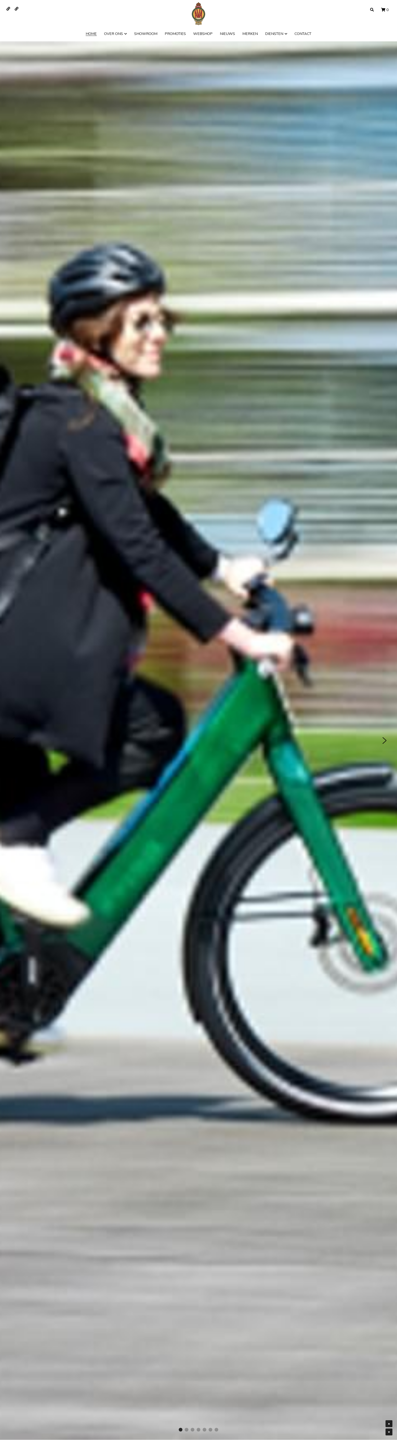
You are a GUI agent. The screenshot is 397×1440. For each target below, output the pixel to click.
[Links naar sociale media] (8, 9)
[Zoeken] (372, 10)
